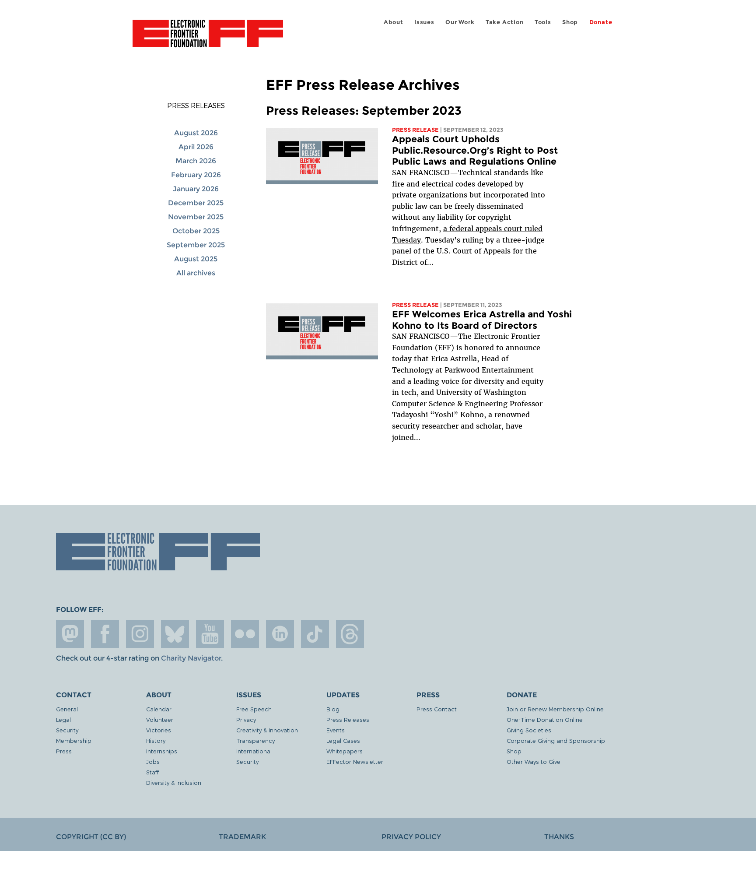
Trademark (242, 837)
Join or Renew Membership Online (555, 709)
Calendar (159, 709)
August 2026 (196, 133)
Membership (73, 740)
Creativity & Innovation (267, 730)
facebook (105, 634)
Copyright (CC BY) (91, 837)
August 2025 (195, 259)
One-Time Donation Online (545, 719)
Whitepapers (344, 751)
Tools (543, 22)
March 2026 (195, 161)
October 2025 (196, 231)
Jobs (153, 761)
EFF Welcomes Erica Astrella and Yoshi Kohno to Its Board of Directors (482, 320)
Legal (63, 719)
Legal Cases (343, 740)
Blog (333, 709)
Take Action (505, 22)
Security (67, 730)
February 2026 (196, 175)
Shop (570, 22)
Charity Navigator (191, 658)
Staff (152, 772)
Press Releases (196, 105)
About (393, 22)
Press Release (415, 130)
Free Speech (254, 709)
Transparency (255, 740)
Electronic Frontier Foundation (208, 38)
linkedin (280, 634)
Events (335, 730)
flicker (245, 634)
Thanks (559, 837)
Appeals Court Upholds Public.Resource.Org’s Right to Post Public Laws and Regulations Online (475, 150)
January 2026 (196, 189)
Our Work (459, 22)
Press (64, 751)
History (155, 740)
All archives (195, 273)
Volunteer (159, 719)
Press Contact (436, 709)
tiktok (315, 634)
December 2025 (196, 203)
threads (350, 634)
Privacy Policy (411, 837)
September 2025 (196, 245)
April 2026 (196, 147)
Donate (600, 22)
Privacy (246, 719)
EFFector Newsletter (354, 761)
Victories (158, 730)
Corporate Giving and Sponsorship (556, 740)
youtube (210, 634)
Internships (161, 751)
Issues (424, 22)
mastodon (70, 634)
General (67, 709)
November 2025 (196, 217)
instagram (140, 634)
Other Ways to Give (533, 761)
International (254, 751)
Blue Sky (175, 634)
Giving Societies (529, 730)
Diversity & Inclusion (173, 782)
